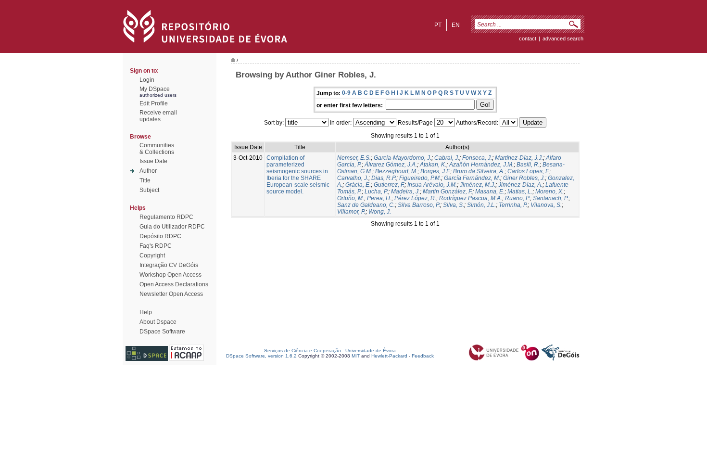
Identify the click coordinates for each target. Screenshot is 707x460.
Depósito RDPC (160, 236)
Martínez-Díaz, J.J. (519, 157)
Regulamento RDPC (166, 217)
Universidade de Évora (370, 350)
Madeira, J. (405, 191)
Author (148, 170)
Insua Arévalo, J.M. (432, 184)
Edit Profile (153, 103)
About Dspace (158, 322)
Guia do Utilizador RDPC (172, 226)
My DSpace (154, 89)
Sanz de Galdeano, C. (366, 205)
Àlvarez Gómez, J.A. (391, 164)
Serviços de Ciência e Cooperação (302, 350)
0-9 (346, 92)
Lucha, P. (376, 191)
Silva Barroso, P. (419, 205)
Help (145, 312)
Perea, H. (379, 198)
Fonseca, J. (477, 157)
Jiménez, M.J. (477, 184)
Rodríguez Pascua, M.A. (470, 198)
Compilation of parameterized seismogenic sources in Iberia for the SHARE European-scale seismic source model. (297, 174)
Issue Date (153, 161)
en (456, 25)
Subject (149, 190)
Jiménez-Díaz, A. (520, 184)
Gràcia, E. (358, 184)
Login (146, 80)
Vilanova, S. (546, 205)
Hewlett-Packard (389, 355)
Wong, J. (379, 211)
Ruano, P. (517, 198)
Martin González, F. (447, 191)
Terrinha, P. (513, 205)
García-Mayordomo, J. (402, 157)
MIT (356, 355)
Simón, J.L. (481, 205)
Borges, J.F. (435, 171)
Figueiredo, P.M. (420, 178)
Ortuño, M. (350, 198)
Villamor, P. (351, 211)
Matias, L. (519, 191)
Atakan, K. (433, 164)
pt (438, 25)
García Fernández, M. (472, 178)
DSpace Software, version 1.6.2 (261, 355)
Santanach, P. (550, 198)
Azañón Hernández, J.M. (481, 164)
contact (527, 38)
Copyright (152, 255)
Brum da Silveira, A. (479, 171)
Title (145, 180)
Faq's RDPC (155, 246)
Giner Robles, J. (524, 178)
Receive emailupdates (158, 116)
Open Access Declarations (173, 284)
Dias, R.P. (383, 178)
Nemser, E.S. (354, 157)
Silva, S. (453, 205)
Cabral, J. (446, 157)
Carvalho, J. (352, 178)
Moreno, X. (549, 191)
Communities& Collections (156, 148)
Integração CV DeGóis (168, 265)
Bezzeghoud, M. (396, 171)
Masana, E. (490, 191)
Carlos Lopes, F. (528, 171)
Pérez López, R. (415, 198)
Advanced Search (563, 38)
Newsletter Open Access (171, 294)
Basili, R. (528, 164)
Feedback (423, 355)
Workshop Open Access (170, 274)
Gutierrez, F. (389, 184)
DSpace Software (162, 331)
